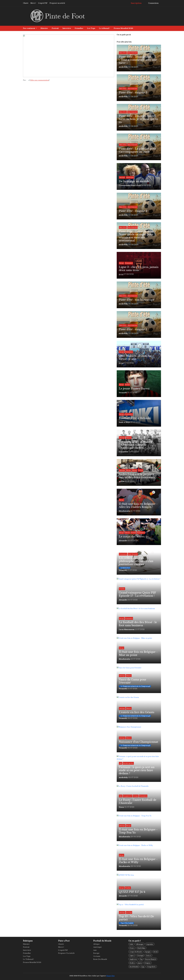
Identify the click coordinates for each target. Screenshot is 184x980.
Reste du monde (100, 959)
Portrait (55, 28)
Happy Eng (110, 976)
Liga (142, 966)
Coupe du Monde (136, 952)
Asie (95, 950)
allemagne (140, 944)
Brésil (155, 952)
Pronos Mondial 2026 (123, 28)
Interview (67, 28)
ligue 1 (132, 955)
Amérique (97, 947)
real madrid (134, 966)
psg (141, 959)
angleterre (133, 959)
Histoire (44, 28)
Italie (131, 944)
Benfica (132, 963)
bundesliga (141, 948)
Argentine (149, 944)
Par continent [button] (29, 28)
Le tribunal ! (104, 28)
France (132, 948)
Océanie (96, 956)
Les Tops (91, 28)
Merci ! (33, 3)
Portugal (140, 955)
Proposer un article (57, 3)
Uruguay (147, 963)
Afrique (96, 944)
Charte (25, 3)
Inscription (136, 3)
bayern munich (150, 959)
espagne (148, 952)
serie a (148, 955)
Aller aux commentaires (39, 80)
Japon (140, 963)
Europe (96, 953)
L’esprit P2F (42, 3)
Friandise (79, 28)
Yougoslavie (151, 966)
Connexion (153, 3)
